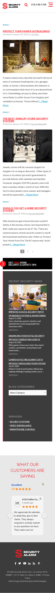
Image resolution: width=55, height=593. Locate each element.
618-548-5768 (38, 4)
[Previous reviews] (10, 515)
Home (5, 24)
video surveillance (21, 425)
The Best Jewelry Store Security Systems (25, 119)
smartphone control (22, 429)
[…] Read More (30, 194)
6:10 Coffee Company (31, 499)
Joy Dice (35, 34)
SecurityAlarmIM (38, 124)
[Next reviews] (44, 515)
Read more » (13, 329)
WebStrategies (40, 581)
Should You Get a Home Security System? (24, 209)
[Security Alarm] (11, 5)
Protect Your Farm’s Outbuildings (26, 31)
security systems (20, 422)
